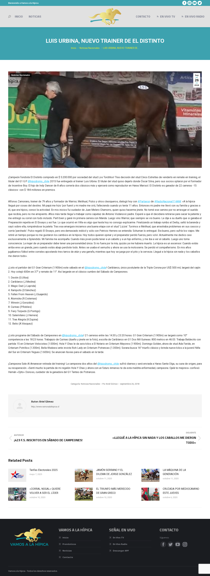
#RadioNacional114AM (167, 201)
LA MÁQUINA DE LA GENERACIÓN (174, 472)
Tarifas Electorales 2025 (44, 470)
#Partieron (144, 201)
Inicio (66, 537)
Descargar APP (121, 550)
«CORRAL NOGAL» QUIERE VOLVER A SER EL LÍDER (45, 491)
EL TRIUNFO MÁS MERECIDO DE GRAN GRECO (113, 491)
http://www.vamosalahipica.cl (45, 406)
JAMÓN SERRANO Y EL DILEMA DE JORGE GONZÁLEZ (114, 472)
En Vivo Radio (120, 544)
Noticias (67, 550)
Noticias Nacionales (20, 75)
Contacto (68, 557)
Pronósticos (69, 544)
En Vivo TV (118, 537)
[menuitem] (18, 16)
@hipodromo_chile (38, 181)
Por (110, 384)
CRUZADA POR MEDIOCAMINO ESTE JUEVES (181, 491)
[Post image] (17, 475)
